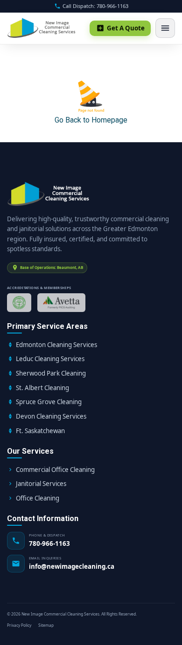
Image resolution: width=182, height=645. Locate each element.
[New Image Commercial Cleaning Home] (42, 28)
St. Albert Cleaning (42, 388)
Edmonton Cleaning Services (56, 345)
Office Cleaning (37, 498)
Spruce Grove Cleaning (49, 402)
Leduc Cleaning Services (50, 359)
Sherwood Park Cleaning (51, 373)
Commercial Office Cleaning (55, 469)
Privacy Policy (19, 625)
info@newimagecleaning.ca (71, 566)
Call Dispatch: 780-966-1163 (95, 5)
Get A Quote (126, 28)
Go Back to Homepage (91, 120)
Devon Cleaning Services (51, 416)
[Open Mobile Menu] (165, 28)
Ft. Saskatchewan (40, 431)
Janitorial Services (41, 483)
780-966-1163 (49, 543)
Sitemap (46, 625)
